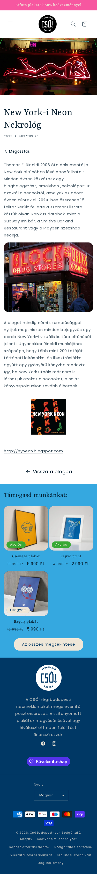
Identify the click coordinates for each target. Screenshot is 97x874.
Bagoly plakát (26, 622)
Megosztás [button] (19, 151)
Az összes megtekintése (48, 644)
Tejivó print (71, 556)
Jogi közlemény (50, 863)
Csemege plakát (26, 556)
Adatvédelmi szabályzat (57, 839)
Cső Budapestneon (45, 833)
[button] (10, 24)
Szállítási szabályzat (74, 855)
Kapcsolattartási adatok (29, 847)
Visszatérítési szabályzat (31, 855)
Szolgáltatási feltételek (73, 847)
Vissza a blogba (52, 471)
